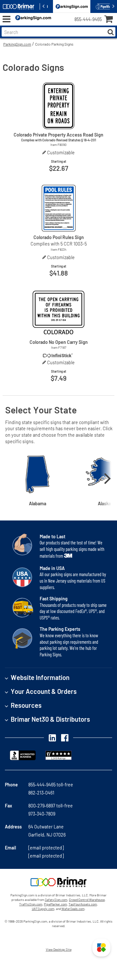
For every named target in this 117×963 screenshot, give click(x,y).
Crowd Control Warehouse (87, 900)
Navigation (6, 19)
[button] (101, 947)
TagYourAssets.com (83, 904)
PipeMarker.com (55, 904)
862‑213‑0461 (41, 792)
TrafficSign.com (30, 904)
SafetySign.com (56, 900)
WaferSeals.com (72, 909)
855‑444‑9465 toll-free (50, 784)
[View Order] (58, 24)
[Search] (110, 32)
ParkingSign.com (17, 44)
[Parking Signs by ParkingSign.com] (32, 19)
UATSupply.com (43, 909)
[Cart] (110, 20)
